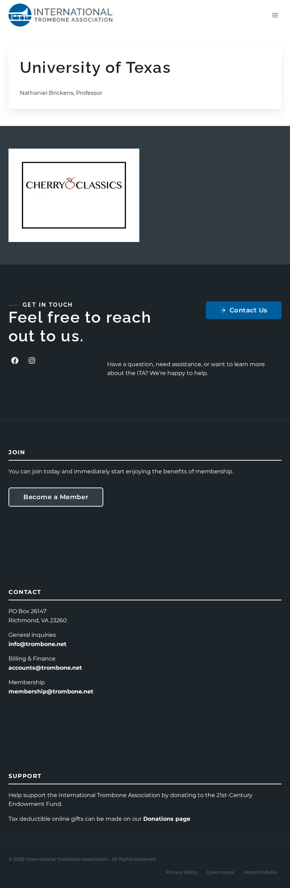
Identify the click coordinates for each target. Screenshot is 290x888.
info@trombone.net (37, 644)
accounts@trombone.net (45, 667)
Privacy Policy (181, 872)
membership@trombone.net (50, 691)
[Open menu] (275, 15)
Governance (220, 872)
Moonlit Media (260, 872)
